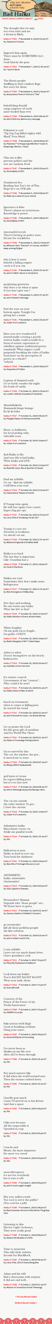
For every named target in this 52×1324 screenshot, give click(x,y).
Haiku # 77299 (10, 1207)
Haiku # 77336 (10, 440)
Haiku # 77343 (10, 270)
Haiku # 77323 (10, 687)
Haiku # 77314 (10, 885)
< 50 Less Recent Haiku (26, 1296)
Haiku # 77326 (10, 613)
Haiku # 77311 (10, 960)
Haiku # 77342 (10, 294)
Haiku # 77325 (10, 638)
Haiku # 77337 (10, 415)
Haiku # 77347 (10, 168)
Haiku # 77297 (10, 1259)
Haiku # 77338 (10, 391)
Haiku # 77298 (10, 1235)
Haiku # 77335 (10, 465)
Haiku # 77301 (10, 1158)
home (5, 18)
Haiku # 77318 (10, 811)
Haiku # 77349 (10, 116)
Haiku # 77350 (10, 91)
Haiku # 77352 (10, 66)
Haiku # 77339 (10, 366)
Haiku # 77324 (10, 663)
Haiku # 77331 (10, 514)
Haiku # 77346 (10, 193)
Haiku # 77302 (10, 1133)
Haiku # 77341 (10, 319)
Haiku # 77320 (10, 762)
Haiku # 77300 (10, 1182)
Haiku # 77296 (10, 1284)
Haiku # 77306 (10, 1059)
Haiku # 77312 (10, 935)
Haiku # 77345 (10, 218)
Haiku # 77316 (10, 836)
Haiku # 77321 (10, 737)
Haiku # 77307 (10, 1034)
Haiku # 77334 (10, 490)
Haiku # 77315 (10, 861)
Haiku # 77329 (10, 539)
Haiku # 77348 (10, 140)
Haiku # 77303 (10, 1108)
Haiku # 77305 (10, 1083)
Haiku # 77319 (10, 786)
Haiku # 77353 (10, 38)
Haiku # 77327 (10, 589)
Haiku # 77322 (10, 712)
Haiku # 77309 (10, 1009)
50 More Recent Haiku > (26, 1302)
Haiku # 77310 (10, 984)
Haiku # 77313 (10, 910)
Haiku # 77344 (10, 242)
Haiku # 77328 (10, 564)
